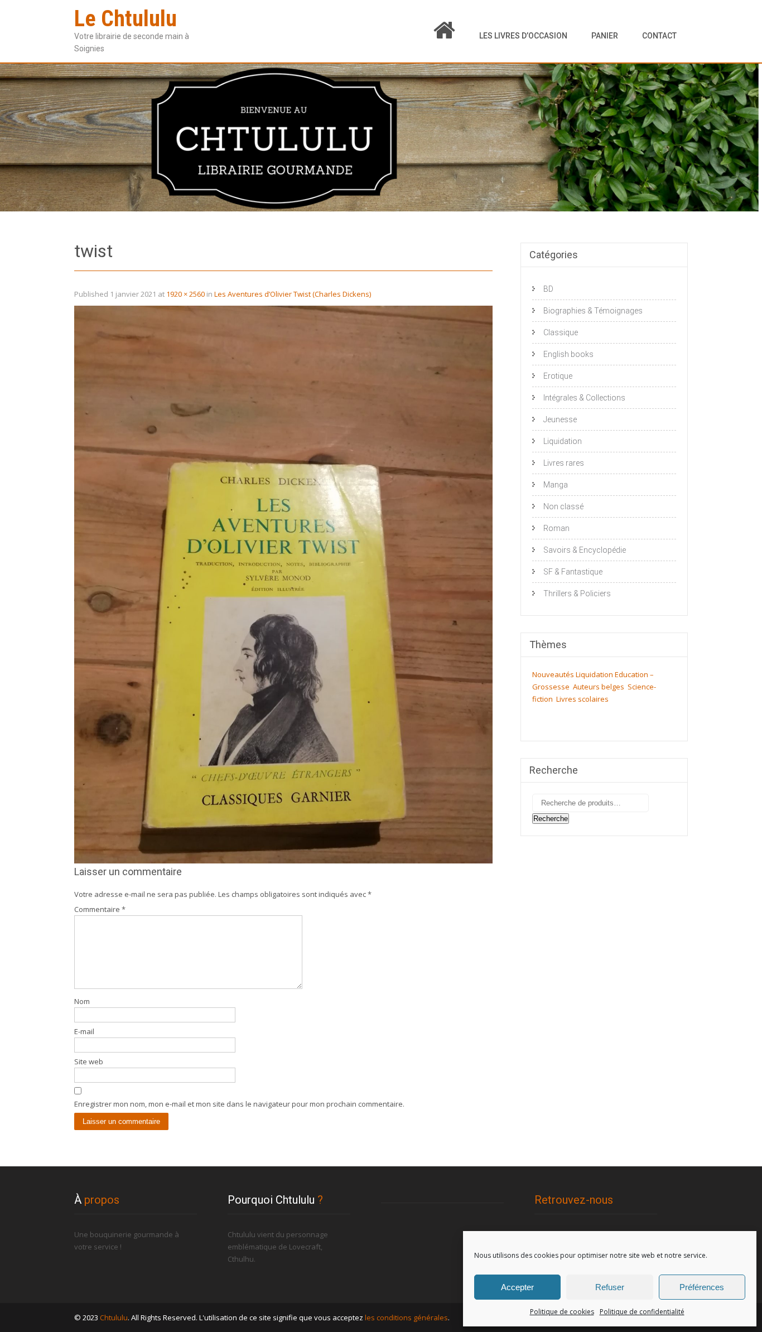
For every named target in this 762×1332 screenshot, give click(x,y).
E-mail (84, 1031)
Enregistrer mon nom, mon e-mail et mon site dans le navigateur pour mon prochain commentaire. (239, 1104)
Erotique (557, 375)
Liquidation (562, 441)
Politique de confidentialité (642, 1311)
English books (568, 354)
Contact (659, 35)
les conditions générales (406, 1317)
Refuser (609, 1287)
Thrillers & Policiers (577, 593)
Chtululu (114, 1317)
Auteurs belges (598, 687)
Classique (560, 332)
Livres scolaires (582, 699)
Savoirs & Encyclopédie (584, 550)
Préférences (701, 1287)
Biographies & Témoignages (593, 310)
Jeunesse (560, 419)
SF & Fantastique (572, 571)
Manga (555, 484)
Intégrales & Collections (584, 397)
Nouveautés (553, 674)
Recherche (550, 818)
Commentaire (100, 909)
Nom (82, 1001)
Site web (88, 1061)
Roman (556, 528)
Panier (604, 35)
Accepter (517, 1287)
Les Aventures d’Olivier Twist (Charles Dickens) (292, 294)
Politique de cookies (562, 1311)
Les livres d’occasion (523, 35)
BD (548, 288)
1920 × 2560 (185, 294)
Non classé (563, 506)
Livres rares (563, 463)
